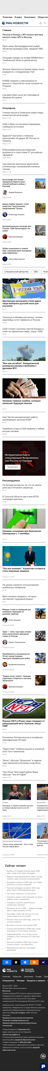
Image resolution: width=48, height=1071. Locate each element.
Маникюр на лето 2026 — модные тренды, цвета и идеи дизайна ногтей (25, 909)
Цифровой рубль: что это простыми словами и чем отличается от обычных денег (23, 936)
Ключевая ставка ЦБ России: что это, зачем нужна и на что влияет (23, 915)
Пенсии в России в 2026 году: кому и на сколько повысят (23, 920)
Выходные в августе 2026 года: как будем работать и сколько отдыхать (24, 883)
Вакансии (6, 991)
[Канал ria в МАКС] (6, 962)
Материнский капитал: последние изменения (21, 949)
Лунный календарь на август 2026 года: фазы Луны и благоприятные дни (23, 889)
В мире (38, 976)
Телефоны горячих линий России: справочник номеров (21, 904)
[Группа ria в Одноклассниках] (34, 962)
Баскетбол (41, 802)
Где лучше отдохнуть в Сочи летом (21, 893)
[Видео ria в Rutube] (43, 962)
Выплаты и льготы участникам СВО (22, 925)
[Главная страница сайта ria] (15, 23)
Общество (17, 976)
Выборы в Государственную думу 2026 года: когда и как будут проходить (23, 872)
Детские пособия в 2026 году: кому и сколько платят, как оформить (22, 943)
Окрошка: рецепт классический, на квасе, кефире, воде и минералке (25, 898)
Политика (6, 976)
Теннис (5, 802)
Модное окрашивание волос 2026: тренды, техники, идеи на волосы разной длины (25, 878)
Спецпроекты (8, 981)
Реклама (20, 981)
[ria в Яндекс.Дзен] (16, 962)
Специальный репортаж (12, 841)
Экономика (28, 976)
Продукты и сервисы (36, 981)
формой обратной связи (25, 1040)
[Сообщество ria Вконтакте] (25, 962)
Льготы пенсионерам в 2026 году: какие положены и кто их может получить (24, 930)
